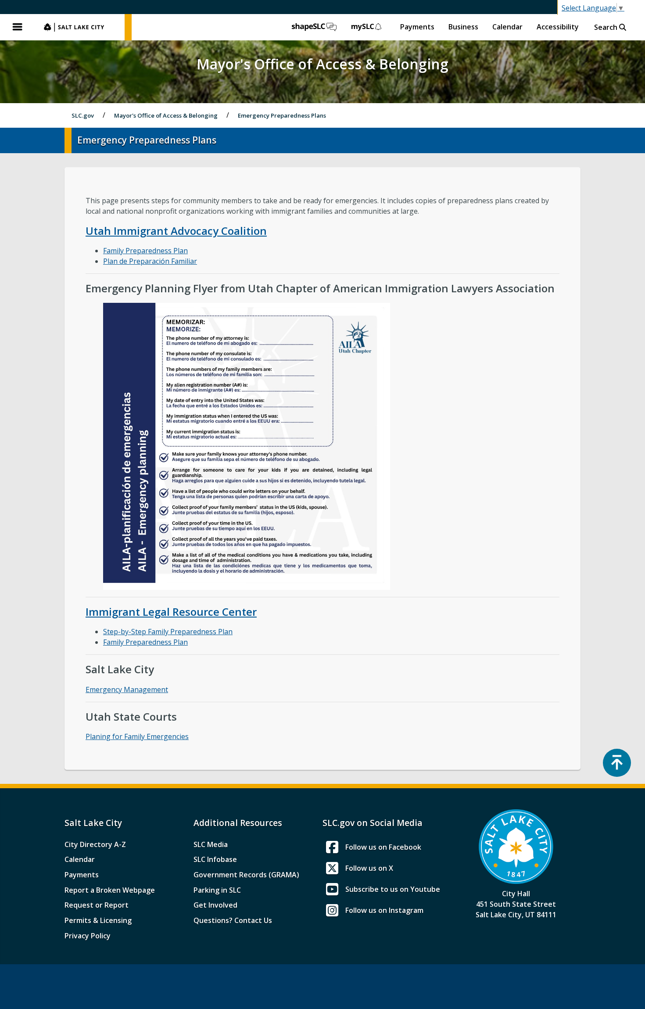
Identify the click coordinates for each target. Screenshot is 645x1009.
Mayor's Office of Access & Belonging (166, 115)
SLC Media (211, 844)
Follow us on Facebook (383, 847)
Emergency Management (127, 689)
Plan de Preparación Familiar (150, 261)
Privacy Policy (87, 936)
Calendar (507, 27)
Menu (17, 27)
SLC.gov (80, 27)
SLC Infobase (215, 859)
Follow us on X (369, 868)
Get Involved (215, 905)
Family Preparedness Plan (145, 250)
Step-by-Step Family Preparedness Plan (168, 631)
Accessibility (558, 27)
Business (463, 27)
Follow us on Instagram (384, 910)
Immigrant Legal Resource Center (171, 611)
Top (617, 763)
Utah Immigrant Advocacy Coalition (176, 230)
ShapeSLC (314, 27)
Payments (417, 27)
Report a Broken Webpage (109, 890)
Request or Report (96, 905)
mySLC (366, 27)
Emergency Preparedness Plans (282, 115)
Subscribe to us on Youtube (392, 889)
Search (606, 27)
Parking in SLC (217, 890)
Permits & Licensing (98, 920)
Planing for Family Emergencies (137, 736)
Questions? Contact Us (233, 920)
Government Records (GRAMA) (246, 875)
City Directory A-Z (95, 844)
